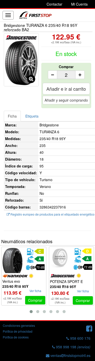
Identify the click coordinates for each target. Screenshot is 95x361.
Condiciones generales (19, 325)
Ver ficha (35, 291)
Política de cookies (16, 337)
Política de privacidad (17, 331)
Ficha (12, 116)
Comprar (66, 66)
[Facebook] (89, 328)
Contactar (54, 4)
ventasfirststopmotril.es (69, 355)
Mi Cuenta (79, 4)
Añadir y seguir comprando (66, 100)
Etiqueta (32, 116)
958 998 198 (72, 346)
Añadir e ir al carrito (66, 88)
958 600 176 (79, 338)
